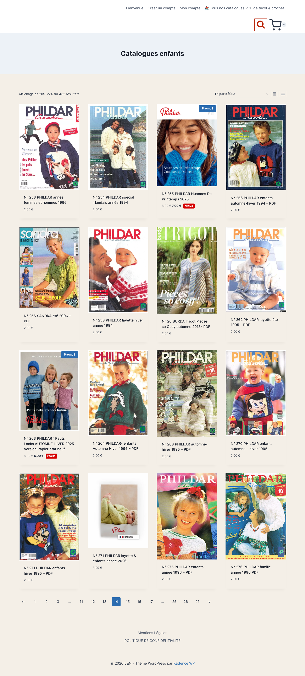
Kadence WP (184, 663)
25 (174, 602)
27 (197, 602)
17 (151, 602)
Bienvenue (134, 8)
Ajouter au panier (177, 218)
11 (81, 602)
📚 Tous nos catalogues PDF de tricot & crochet (244, 8)
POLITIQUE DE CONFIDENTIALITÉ (152, 641)
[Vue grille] (274, 94)
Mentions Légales (152, 633)
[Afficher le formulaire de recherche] (260, 24)
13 (104, 602)
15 (128, 602)
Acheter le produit (109, 580)
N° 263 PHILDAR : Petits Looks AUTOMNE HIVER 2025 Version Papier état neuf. (49, 443)
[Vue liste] (283, 94)
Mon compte (190, 8)
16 (139, 602)
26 (186, 602)
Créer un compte (162, 8)
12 (93, 602)
